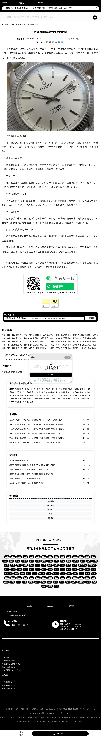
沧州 (48, 574)
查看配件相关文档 (9, 689)
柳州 (55, 582)
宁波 (75, 557)
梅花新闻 (50, 510)
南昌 (50, 561)
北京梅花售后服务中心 (26, 263)
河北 (95, 561)
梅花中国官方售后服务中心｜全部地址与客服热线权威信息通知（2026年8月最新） (33, 342)
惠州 (68, 582)
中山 (62, 565)
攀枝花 (81, 582)
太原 (6, 565)
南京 (50, 557)
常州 (87, 574)
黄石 (81, 578)
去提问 (54, 306)
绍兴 (31, 578)
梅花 (50, 514)
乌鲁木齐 (8, 574)
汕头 (31, 569)
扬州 (50, 578)
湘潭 (6, 582)
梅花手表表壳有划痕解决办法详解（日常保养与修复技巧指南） (33, 465)
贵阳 (17, 561)
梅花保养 (50, 506)
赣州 (50, 569)
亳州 (37, 578)
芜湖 (19, 569)
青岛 (62, 561)
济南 (37, 561)
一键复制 (90, 318)
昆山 (37, 565)
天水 (88, 582)
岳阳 (68, 578)
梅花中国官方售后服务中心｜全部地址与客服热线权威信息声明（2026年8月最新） (33, 345)
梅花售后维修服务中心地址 (12, 372)
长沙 (62, 557)
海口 (44, 569)
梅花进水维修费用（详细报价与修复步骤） (25, 479)
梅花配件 (50, 518)
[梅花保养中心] (40, 2)
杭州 (68, 557)
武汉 (87, 557)
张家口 (55, 574)
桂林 (61, 582)
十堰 (12, 582)
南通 (7, 578)
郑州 (56, 557)
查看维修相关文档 (9, 682)
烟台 (25, 578)
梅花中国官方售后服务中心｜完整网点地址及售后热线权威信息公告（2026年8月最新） (37, 442)
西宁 (74, 582)
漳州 (56, 569)
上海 (13, 557)
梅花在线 (5, 658)
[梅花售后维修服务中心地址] (4, 2)
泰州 (50, 586)
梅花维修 (12, 49)
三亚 (37, 569)
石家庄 (75, 561)
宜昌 (24, 582)
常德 (43, 582)
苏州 (82, 561)
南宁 (56, 561)
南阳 (37, 582)
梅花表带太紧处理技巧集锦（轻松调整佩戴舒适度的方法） (31, 474)
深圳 (25, 557)
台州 (56, 586)
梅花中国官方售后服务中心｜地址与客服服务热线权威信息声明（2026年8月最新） (37, 425)
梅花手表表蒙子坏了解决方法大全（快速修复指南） (29, 470)
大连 (5, 561)
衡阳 (75, 578)
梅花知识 (32, 25)
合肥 (31, 561)
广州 (19, 557)
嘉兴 (93, 574)
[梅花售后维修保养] (50, 606)
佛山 (50, 565)
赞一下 (45, 306)
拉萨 (62, 569)
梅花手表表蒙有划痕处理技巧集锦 (21, 360)
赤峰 (16, 574)
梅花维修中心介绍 (9, 661)
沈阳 (68, 561)
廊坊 (31, 565)
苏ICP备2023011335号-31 (55, 713)
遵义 (94, 582)
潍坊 (75, 574)
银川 (87, 569)
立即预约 (50, 375)
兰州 (81, 569)
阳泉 (28, 574)
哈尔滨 (24, 561)
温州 (63, 574)
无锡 (13, 569)
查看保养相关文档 (9, 685)
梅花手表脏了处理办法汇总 (19, 355)
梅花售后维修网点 (9, 667)
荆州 (18, 582)
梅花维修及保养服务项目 (11, 664)
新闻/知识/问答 (21, 25)
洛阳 (62, 578)
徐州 (69, 574)
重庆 (44, 557)
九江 (81, 574)
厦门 (81, 557)
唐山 (19, 565)
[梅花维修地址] (22, 3)
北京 (7, 557)
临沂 (13, 578)
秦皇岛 (41, 574)
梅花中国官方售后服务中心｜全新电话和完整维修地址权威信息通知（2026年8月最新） (37, 433)
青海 (68, 569)
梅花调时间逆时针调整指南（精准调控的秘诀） (27, 483)
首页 (12, 25)
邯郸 (25, 565)
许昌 (30, 582)
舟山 (44, 578)
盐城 (44, 586)
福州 (11, 561)
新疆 (75, 569)
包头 (22, 574)
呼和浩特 (92, 565)
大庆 (34, 574)
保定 (12, 565)
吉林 (7, 569)
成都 (37, 557)
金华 (56, 578)
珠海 (25, 569)
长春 (89, 561)
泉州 (49, 582)
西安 (93, 557)
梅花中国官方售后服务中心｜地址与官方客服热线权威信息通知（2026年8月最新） (33, 338)
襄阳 (87, 578)
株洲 (93, 578)
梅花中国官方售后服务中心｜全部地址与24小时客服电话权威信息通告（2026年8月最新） (36, 335)
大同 (93, 569)
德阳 (68, 565)
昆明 (44, 561)
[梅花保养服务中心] (71, 606)
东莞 (56, 565)
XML (69, 713)
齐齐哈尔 (82, 565)
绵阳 (74, 565)
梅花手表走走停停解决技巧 (19, 461)
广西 (43, 565)
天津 (31, 557)
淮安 (19, 578)
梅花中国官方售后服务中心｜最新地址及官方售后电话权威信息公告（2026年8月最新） (35, 348)
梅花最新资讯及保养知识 (11, 670)
